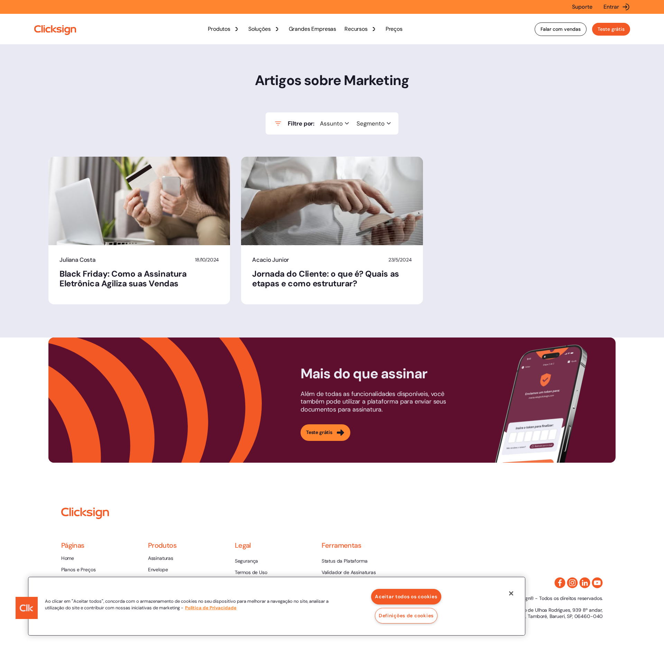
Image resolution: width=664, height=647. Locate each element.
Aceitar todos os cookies (406, 596)
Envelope (158, 569)
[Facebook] (559, 582)
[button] (224, 29)
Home (67, 558)
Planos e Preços (78, 569)
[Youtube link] (597, 582)
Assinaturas (160, 558)
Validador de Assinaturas (349, 572)
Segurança (246, 561)
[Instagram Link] (572, 582)
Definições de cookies (406, 615)
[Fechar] (511, 593)
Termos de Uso (251, 572)
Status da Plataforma (345, 561)
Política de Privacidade (211, 608)
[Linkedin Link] (584, 582)
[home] (55, 30)
